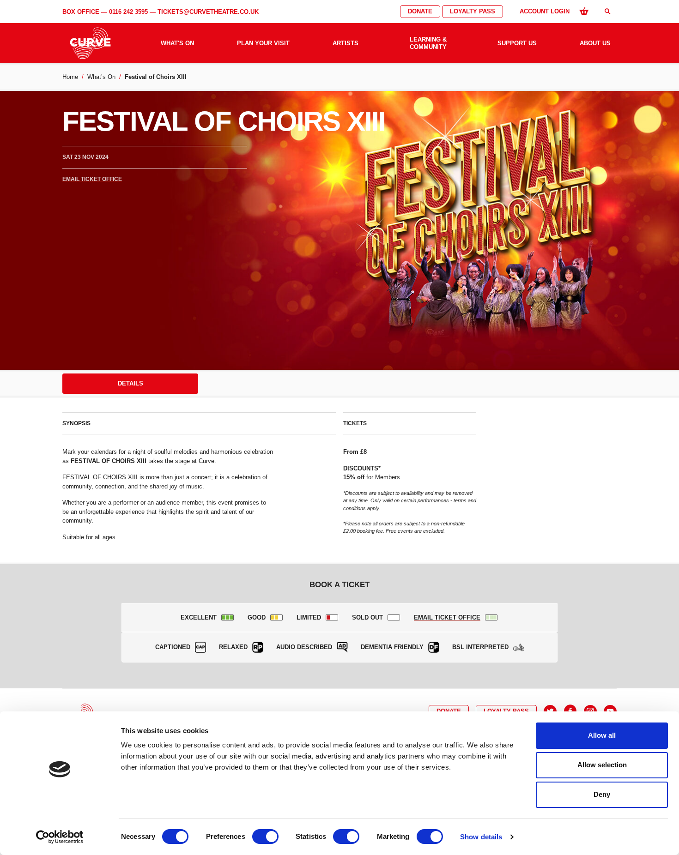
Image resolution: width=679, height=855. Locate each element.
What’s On (101, 76)
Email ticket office (92, 179)
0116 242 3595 (128, 11)
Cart (584, 10)
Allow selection (602, 765)
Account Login (545, 11)
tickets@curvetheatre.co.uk (208, 11)
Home (70, 76)
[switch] (265, 836)
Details (130, 383)
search (607, 11)
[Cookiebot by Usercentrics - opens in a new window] (59, 837)
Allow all (602, 735)
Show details (481, 837)
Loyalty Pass (472, 11)
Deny (602, 794)
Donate (420, 11)
